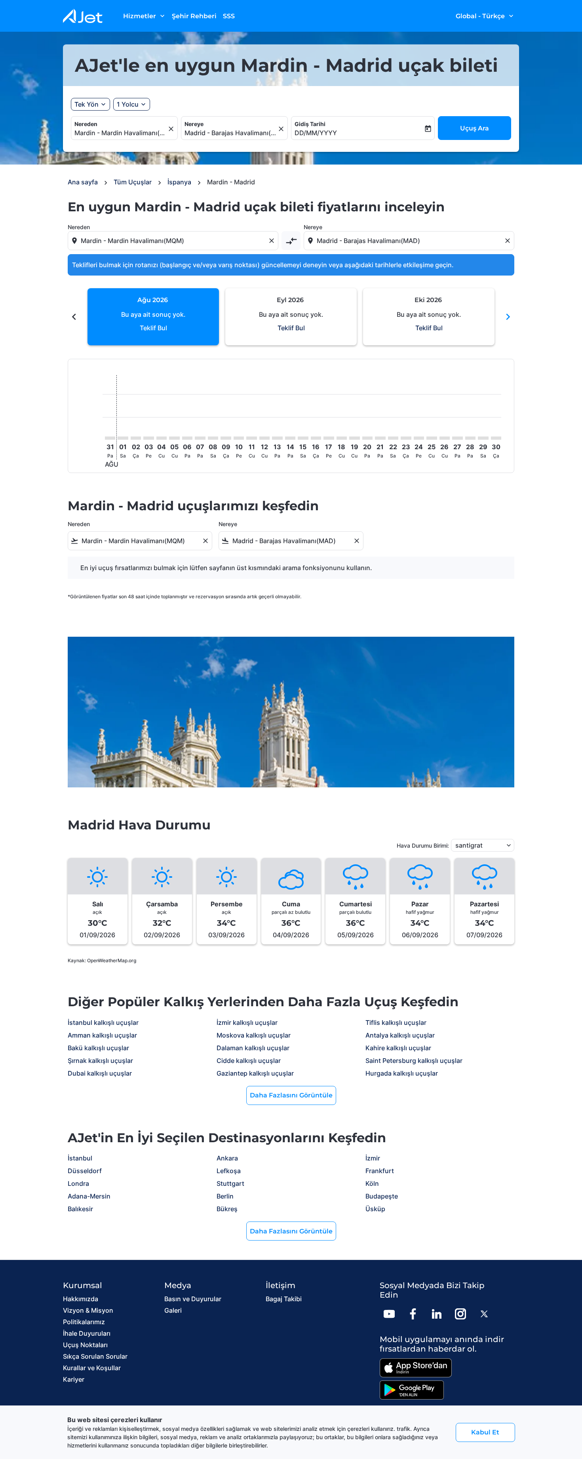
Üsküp (375, 1209)
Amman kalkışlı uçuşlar (102, 1035)
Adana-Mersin (89, 1196)
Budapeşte (381, 1196)
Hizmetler (144, 16)
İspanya (179, 182)
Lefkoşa (229, 1171)
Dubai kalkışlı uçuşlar (100, 1073)
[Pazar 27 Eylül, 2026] (457, 438)
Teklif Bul (153, 328)
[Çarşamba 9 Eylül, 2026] (226, 438)
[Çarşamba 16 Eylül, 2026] (316, 438)
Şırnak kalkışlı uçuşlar (100, 1061)
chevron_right (508, 316)
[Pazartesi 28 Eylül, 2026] (470, 438)
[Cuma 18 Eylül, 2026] (342, 438)
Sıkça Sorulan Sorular (95, 1356)
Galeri (173, 1310)
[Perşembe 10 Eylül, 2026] (239, 438)
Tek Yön (86, 104)
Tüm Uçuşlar (133, 182)
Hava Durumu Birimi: (423, 845)
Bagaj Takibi (284, 1299)
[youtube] (389, 1313)
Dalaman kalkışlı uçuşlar (253, 1048)
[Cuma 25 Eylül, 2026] (431, 438)
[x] (484, 1313)
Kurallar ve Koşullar (92, 1368)
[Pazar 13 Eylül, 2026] (277, 438)
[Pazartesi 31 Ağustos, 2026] (110, 438)
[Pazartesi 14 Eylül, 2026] (290, 438)
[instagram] (460, 1313)
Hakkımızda (80, 1299)
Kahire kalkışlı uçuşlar (398, 1048)
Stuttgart (230, 1183)
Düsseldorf (85, 1171)
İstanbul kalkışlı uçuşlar (103, 1022)
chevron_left (74, 316)
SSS (229, 16)
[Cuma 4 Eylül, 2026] (161, 438)
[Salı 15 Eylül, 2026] (303, 438)
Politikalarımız (84, 1322)
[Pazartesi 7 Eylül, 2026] (200, 438)
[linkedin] (436, 1313)
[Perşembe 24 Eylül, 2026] (419, 438)
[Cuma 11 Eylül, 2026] (251, 438)
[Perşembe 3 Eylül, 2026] (148, 438)
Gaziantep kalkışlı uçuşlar (255, 1073)
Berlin (225, 1196)
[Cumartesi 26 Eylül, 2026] (444, 438)
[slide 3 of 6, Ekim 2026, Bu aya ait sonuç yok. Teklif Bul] (429, 316)
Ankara (227, 1158)
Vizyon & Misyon (88, 1310)
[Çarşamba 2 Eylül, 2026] (136, 438)
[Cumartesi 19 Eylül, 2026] (354, 438)
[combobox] (120, 133)
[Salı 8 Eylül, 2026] (213, 438)
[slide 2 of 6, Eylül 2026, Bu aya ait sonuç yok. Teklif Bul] (291, 316)
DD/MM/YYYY (316, 133)
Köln (372, 1183)
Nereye (194, 124)
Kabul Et (485, 1432)
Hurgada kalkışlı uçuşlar (401, 1073)
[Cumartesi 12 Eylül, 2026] (264, 438)
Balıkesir (80, 1209)
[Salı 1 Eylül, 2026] (123, 438)
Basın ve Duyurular (192, 1299)
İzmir (372, 1158)
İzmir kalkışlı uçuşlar (247, 1022)
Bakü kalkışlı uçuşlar (98, 1048)
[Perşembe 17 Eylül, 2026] (328, 438)
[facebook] (412, 1313)
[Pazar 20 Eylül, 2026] (367, 438)
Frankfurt (379, 1171)
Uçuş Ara (474, 128)
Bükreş (227, 1209)
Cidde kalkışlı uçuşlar (249, 1061)
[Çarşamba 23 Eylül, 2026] (406, 438)
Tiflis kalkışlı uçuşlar (395, 1022)
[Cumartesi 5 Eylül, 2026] (174, 438)
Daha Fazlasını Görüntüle (291, 1095)
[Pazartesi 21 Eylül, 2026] (380, 438)
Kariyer (73, 1379)
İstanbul (80, 1158)
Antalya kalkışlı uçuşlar (400, 1035)
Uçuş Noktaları (85, 1345)
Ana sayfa (83, 182)
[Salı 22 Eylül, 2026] (393, 438)
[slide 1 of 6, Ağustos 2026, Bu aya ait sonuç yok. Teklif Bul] (153, 316)
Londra (78, 1183)
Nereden (85, 124)
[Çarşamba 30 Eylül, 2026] (496, 438)
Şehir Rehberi (194, 16)
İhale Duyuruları (86, 1333)
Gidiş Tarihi (310, 124)
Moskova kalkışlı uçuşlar (254, 1035)
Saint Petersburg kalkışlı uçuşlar (413, 1061)
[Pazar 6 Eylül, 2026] (187, 438)
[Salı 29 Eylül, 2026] (483, 438)
